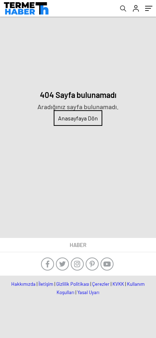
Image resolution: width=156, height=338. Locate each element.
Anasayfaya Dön (78, 118)
